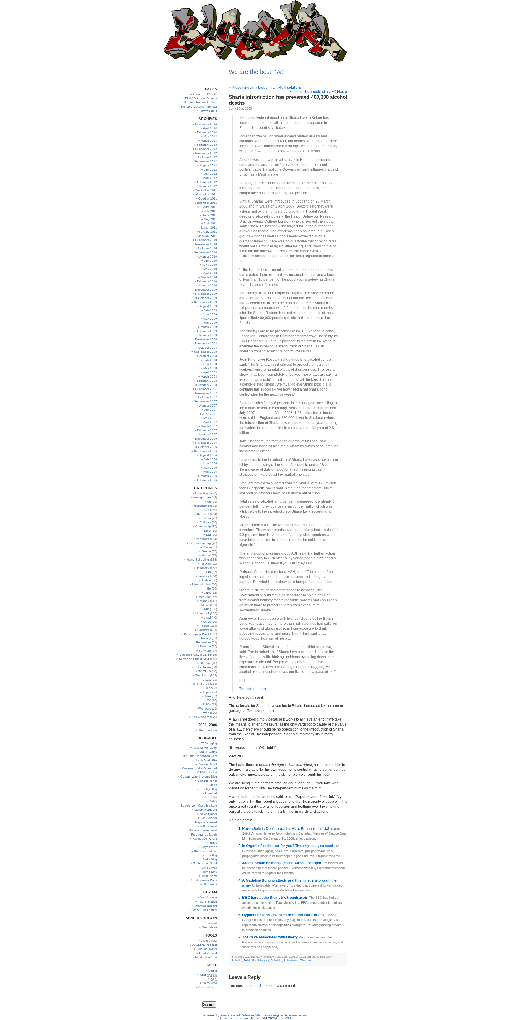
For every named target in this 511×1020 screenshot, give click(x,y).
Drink (207, 530)
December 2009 (206, 289)
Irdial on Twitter (207, 949)
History (206, 555)
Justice (206, 580)
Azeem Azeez (207, 987)
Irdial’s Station (207, 901)
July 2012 (210, 169)
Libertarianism (201, 584)
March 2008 (209, 376)
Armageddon (202, 497)
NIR (206, 609)
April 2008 (210, 372)
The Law (205, 679)
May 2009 (210, 318)
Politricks (203, 630)
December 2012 (206, 148)
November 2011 (206, 194)
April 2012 (210, 177)
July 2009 (210, 310)
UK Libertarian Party (203, 880)
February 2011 (207, 231)
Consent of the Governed (199, 768)
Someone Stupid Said (194, 658)
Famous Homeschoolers (200, 102)
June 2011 (210, 215)
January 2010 (207, 285)
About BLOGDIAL (205, 94)
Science (205, 646)
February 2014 (207, 132)
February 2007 (207, 430)
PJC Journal (208, 826)
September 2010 (205, 252)
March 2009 (209, 326)
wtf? (206, 712)
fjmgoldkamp (208, 897)
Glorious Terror (207, 780)
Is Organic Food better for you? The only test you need (288, 846)
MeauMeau (209, 927)
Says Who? (209, 847)
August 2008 (208, 355)
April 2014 (210, 128)
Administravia (204, 493)
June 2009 (209, 314)
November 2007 (206, 393)
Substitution (203, 667)
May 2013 (210, 136)
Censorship (203, 526)
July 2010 (210, 260)
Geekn (206, 551)
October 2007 (207, 397)
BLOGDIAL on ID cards (201, 98)
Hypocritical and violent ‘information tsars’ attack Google (289, 915)
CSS (288, 1018)
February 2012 (207, 182)
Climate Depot (207, 764)
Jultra (213, 801)
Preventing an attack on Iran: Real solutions (267, 87)
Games (208, 547)
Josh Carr (210, 797)
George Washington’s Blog (198, 776)
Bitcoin (206, 518)
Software (205, 650)
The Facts (202, 675)
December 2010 (206, 240)
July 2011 (210, 211)
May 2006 (210, 467)
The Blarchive (207, 730)
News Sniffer (208, 813)
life (209, 588)
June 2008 (209, 364)
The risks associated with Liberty (270, 937)
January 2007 (207, 434)
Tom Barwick (208, 867)
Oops (207, 621)
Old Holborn (209, 818)
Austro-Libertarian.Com (201, 755)
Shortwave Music (205, 851)
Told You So (201, 683)
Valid (208, 974)
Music (205, 605)
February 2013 (207, 144)
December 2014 (206, 124)
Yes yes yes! (200, 716)
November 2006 (206, 442)
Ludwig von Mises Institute (199, 805)
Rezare (212, 842)
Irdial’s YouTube (206, 957)
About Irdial (209, 940)
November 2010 (206, 244)
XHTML (273, 1018)
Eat (208, 534)
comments (243, 1018)
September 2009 (205, 302)
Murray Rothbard (205, 809)
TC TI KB (204, 671)
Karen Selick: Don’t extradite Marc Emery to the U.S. (286, 829)
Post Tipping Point (196, 634)
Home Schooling (198, 559)
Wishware (204, 708)
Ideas (213, 784)
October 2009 (207, 297)
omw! (207, 617)
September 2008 (205, 351)
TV (209, 700)
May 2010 (210, 269)
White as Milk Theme (256, 1015)
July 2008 (210, 360)
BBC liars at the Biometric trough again (275, 898)
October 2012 (207, 157)
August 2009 (208, 306)
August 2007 (208, 405)
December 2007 (206, 389)
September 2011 (205, 202)
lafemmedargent (206, 905)
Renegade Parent (205, 838)
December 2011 (206, 190)
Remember (203, 642)
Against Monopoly (205, 747)
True (208, 696)
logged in (257, 986)
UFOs (207, 704)
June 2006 (209, 463)
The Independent (253, 689)
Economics (201, 538)
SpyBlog (211, 855)
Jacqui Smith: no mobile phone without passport (283, 863)
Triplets (208, 692)
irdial (214, 923)
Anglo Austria (208, 751)
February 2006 (207, 480)
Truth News (209, 875)
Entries (224, 1018)
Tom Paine (210, 871)
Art (209, 501)
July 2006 (210, 459)
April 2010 (210, 273)
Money (204, 601)
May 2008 (210, 368)
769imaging (209, 743)
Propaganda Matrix (204, 834)
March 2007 (209, 426)
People (204, 625)
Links (207, 592)
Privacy (206, 638)
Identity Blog (208, 789)
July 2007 (210, 409)
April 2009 (210, 322)
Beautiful (203, 514)
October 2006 (207, 447)
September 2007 (205, 401)
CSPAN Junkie (207, 772)
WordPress (209, 983)
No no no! (202, 613)
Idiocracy (203, 567)
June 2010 (209, 264)
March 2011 (209, 227)
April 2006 (210, 471)
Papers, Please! (206, 822)
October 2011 (207, 198)
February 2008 (207, 380)
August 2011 (208, 206)
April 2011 (210, 223)
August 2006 (208, 455)
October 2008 (207, 347)
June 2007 (209, 413)
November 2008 (206, 343)
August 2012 (208, 165)
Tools (209, 687)
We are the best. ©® (256, 72)
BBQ (207, 509)
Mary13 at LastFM (205, 909)
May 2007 (210, 418)
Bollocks (205, 522)
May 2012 (210, 173)
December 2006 (206, 438)
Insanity (203, 576)
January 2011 (207, 235)
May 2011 (210, 219)
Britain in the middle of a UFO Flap (316, 92)
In (209, 572)
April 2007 (210, 422)
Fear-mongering (200, 543)
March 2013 (209, 140)
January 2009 (207, 335)
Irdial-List (211, 793)
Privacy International (203, 830)
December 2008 (206, 339)
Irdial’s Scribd (208, 953)
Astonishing (201, 505)
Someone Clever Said (194, 654)
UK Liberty (210, 884)
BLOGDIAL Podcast (203, 944)
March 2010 (209, 277)
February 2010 (207, 281)
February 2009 (207, 331)
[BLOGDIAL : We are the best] (255, 61)
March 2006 (209, 475)
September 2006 (205, 451)
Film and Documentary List (199, 106)
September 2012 (205, 161)
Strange (205, 663)
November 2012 (206, 153)
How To (206, 563)
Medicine (205, 596)
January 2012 (207, 186)
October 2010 (207, 248)
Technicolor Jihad (205, 863)
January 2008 (207, 384)
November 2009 (206, 293)
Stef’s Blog (209, 859)
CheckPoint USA (205, 760)
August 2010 (208, 256)
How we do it (208, 110)
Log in (212, 970)
